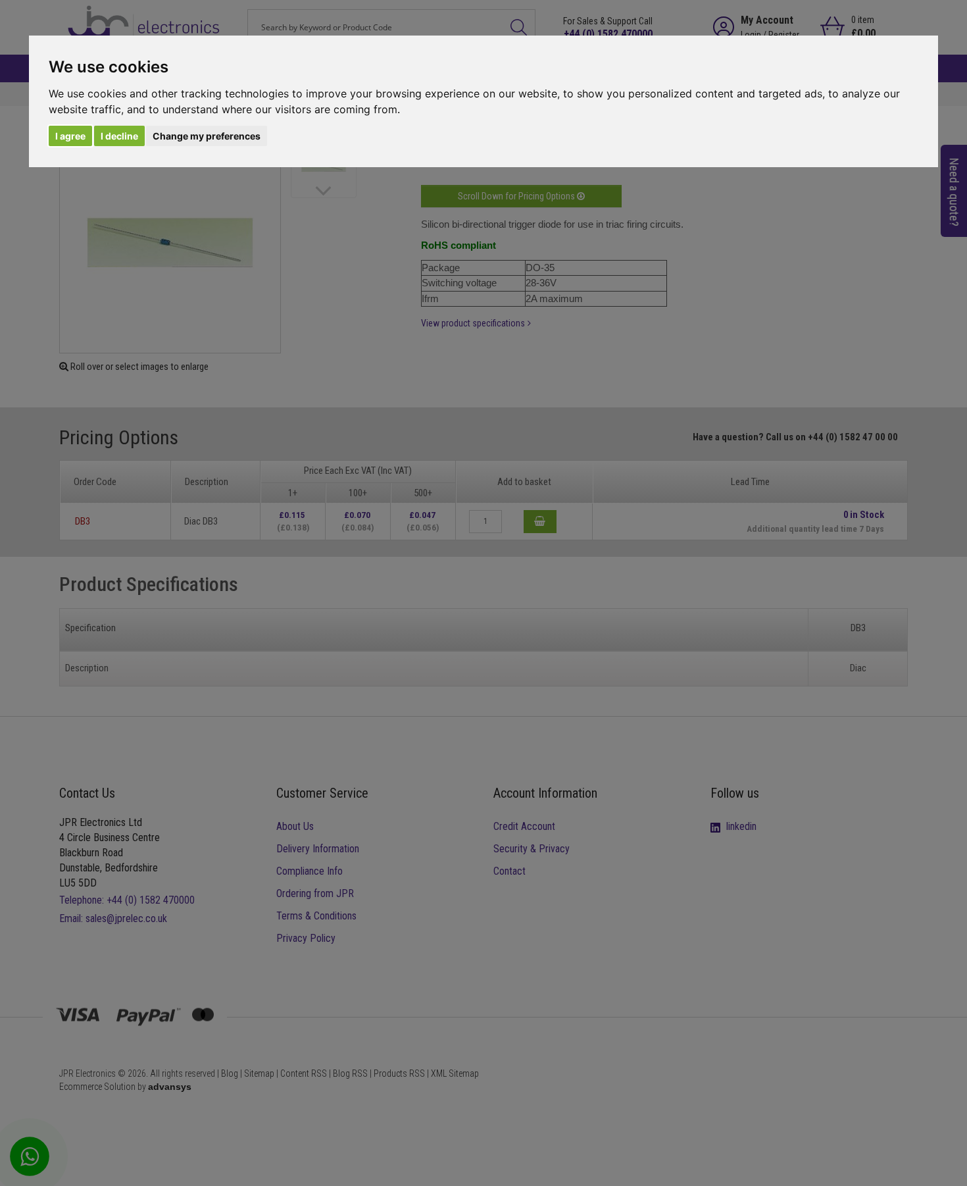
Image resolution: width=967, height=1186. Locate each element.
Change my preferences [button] (206, 136)
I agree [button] (70, 136)
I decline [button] (119, 136)
